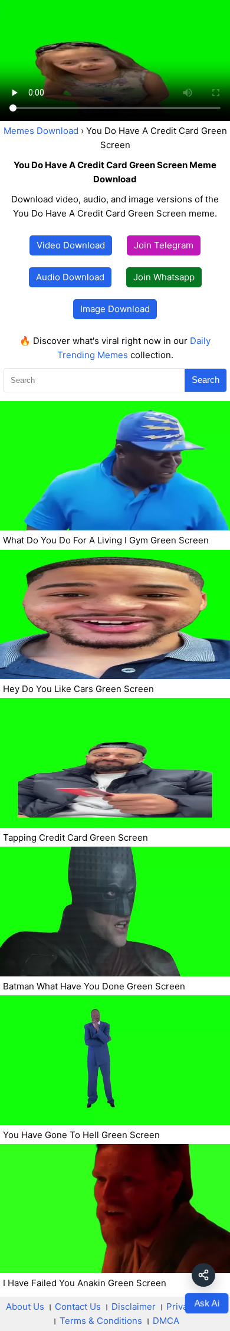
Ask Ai (206, 1302)
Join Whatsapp (164, 277)
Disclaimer (133, 1306)
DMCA (166, 1320)
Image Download (115, 308)
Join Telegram (163, 245)
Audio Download (70, 277)
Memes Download (41, 130)
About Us (25, 1306)
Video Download (71, 245)
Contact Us (78, 1306)
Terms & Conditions (101, 1320)
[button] (203, 1275)
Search (205, 380)
